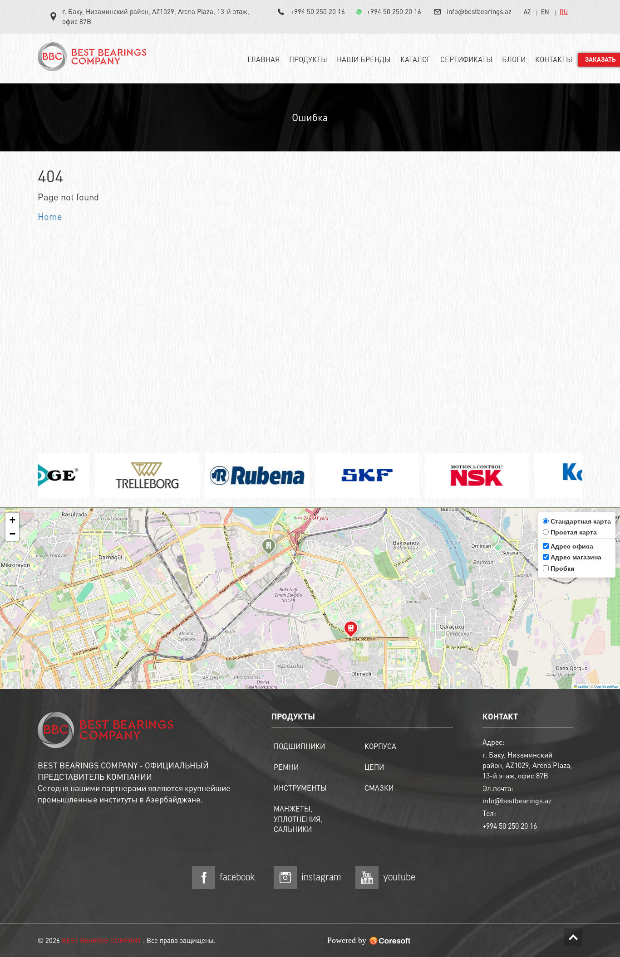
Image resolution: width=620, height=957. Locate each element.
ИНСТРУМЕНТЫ (300, 787)
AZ (527, 11)
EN (545, 11)
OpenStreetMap (606, 686)
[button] (268, 548)
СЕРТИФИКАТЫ (466, 59)
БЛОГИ (514, 59)
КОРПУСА (380, 746)
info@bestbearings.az (479, 11)
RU (564, 11)
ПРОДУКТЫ (308, 59)
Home (50, 216)
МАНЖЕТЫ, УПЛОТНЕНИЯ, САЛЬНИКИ (298, 819)
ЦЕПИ (374, 767)
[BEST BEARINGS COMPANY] (94, 60)
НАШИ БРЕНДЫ (364, 59)
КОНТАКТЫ (553, 59)
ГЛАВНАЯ (263, 59)
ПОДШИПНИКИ (299, 746)
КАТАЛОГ (415, 59)
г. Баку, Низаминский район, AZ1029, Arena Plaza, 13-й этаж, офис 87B (155, 16)
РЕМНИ (286, 767)
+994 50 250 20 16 (317, 11)
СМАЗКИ (379, 787)
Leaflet (582, 686)
